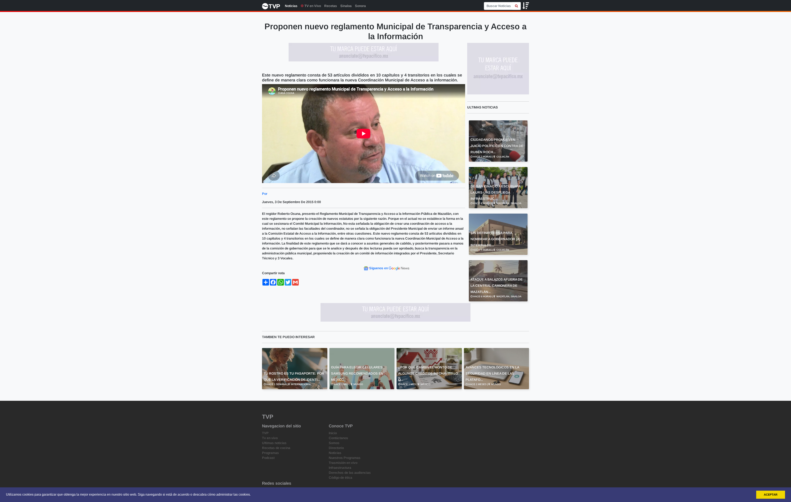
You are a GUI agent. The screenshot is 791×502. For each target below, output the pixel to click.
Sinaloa (346, 6)
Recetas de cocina (276, 448)
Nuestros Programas (344, 458)
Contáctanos (338, 438)
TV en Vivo (312, 6)
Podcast (268, 458)
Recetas (330, 6)
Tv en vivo (270, 438)
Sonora (360, 6)
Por (264, 193)
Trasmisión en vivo (343, 462)
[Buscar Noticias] (516, 6)
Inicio (333, 433)
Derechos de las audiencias (350, 472)
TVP (265, 433)
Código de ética (340, 477)
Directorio (336, 448)
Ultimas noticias (274, 443)
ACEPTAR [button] (770, 494)
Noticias (291, 6)
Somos (334, 443)
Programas (270, 453)
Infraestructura (340, 467)
